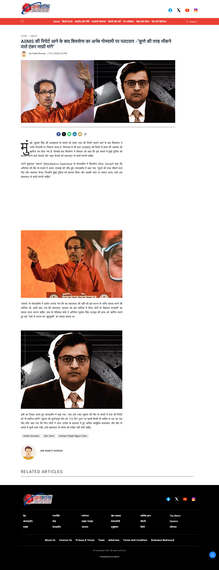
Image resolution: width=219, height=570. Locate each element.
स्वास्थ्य (85, 526)
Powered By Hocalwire (109, 557)
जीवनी (143, 521)
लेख (54, 521)
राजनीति (56, 515)
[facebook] (58, 134)
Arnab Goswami (31, 436)
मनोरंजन (85, 515)
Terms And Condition (135, 540)
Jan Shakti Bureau (51, 451)
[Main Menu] (22, 21)
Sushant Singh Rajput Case (73, 436)
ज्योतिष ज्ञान (145, 515)
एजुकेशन (114, 526)
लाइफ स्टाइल (87, 521)
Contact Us (65, 540)
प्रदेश (25, 526)
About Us (50, 540)
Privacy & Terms (85, 540)
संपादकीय (56, 526)
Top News (175, 515)
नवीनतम (173, 526)
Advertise (113, 540)
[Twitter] (64, 134)
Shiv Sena (49, 436)
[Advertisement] (71, 209)
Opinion (174, 521)
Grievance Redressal (162, 540)
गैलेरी (142, 526)
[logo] (36, 8)
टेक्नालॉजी (115, 521)
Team (101, 540)
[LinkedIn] (74, 134)
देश (24, 515)
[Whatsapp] (69, 134)
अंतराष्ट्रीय (28, 521)
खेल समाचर (116, 515)
